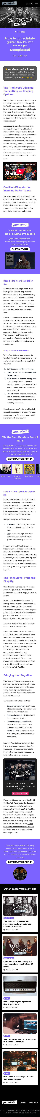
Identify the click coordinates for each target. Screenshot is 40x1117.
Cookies (15, 1112)
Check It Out (20, 249)
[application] (20, 260)
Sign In (29, 3)
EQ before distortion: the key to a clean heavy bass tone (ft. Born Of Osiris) (18, 964)
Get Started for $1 (20, 459)
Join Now (33, 1102)
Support (33, 1112)
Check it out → (28, 78)
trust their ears (12, 129)
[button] (20, 260)
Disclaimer (7, 1112)
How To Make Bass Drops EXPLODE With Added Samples (18, 1078)
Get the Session (20, 793)
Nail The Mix (29, 809)
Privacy (21, 1112)
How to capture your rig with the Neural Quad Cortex (17, 1003)
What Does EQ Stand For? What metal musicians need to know (19, 1040)
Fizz (8, 534)
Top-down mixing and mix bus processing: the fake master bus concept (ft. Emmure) (17, 924)
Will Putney (14, 803)
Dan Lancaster (29, 803)
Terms (27, 1112)
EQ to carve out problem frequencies (18, 511)
